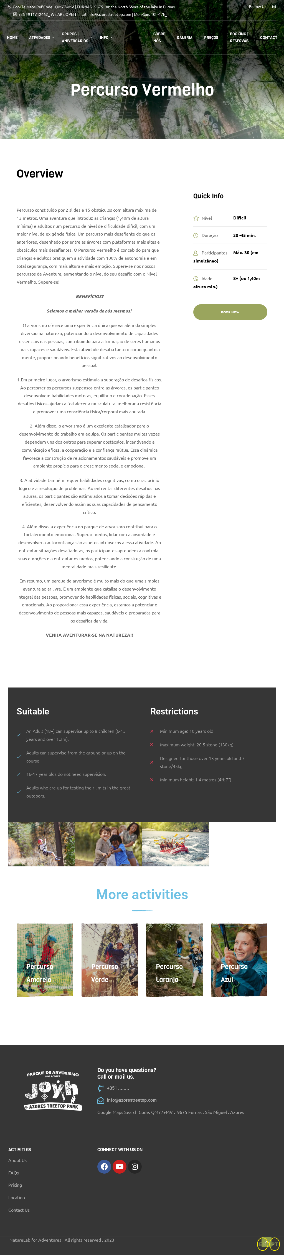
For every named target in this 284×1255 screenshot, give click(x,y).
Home (12, 37)
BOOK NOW (230, 312)
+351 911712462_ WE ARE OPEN (47, 14)
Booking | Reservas (239, 37)
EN (262, 1244)
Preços (211, 37)
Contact (268, 37)
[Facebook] (104, 1167)
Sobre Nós (159, 37)
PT (274, 1244)
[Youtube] (119, 1167)
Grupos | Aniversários (75, 37)
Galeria (184, 37)
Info (104, 37)
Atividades (39, 37)
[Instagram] (135, 1167)
